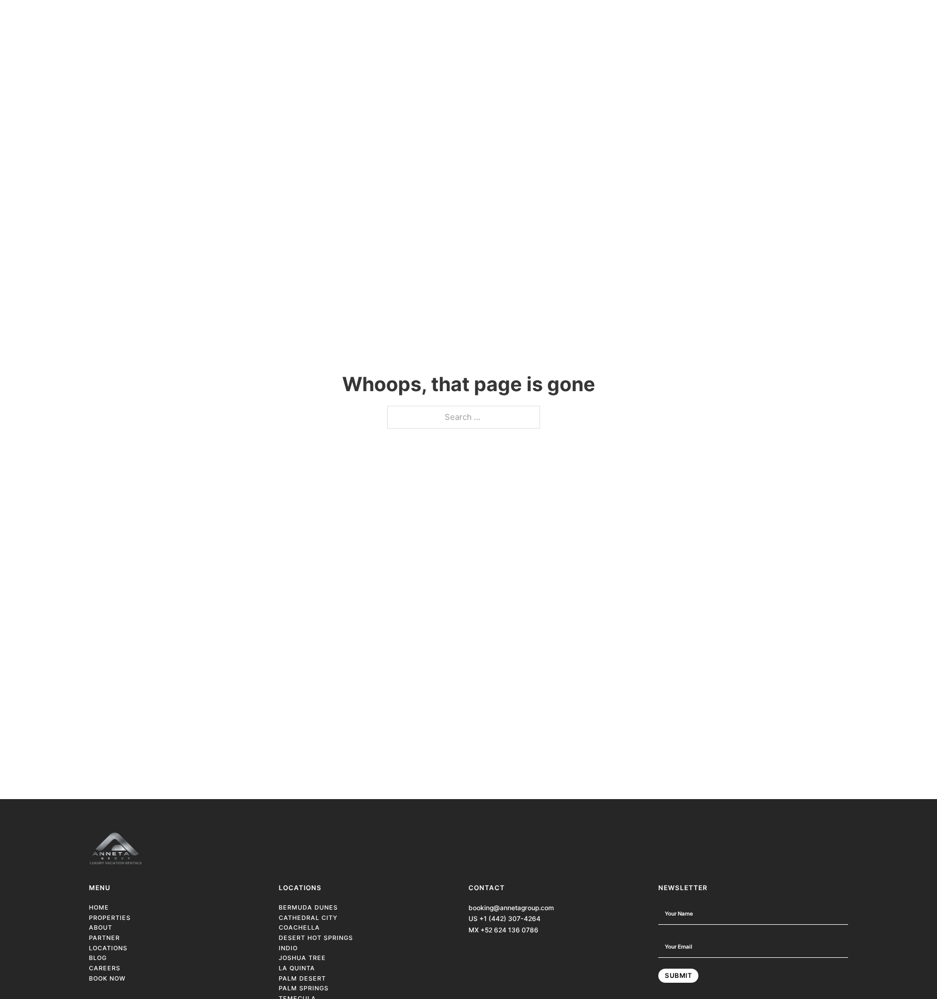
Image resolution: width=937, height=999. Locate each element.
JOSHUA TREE (302, 958)
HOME (99, 907)
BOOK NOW (107, 978)
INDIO (288, 948)
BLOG (98, 958)
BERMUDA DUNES (308, 907)
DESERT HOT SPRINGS (316, 938)
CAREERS (104, 968)
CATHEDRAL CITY (308, 918)
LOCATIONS (108, 948)
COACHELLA (299, 927)
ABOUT (100, 927)
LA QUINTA (297, 968)
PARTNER (104, 938)
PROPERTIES (110, 918)
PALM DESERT (302, 978)
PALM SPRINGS (304, 988)
